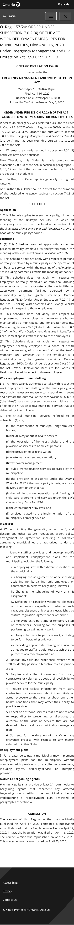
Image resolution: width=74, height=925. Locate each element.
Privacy (7, 891)
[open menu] (51, 16)
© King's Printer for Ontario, (26, 910)
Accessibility (10, 883)
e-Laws (9, 16)
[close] (65, 16)
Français (63, 4)
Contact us (10, 900)
